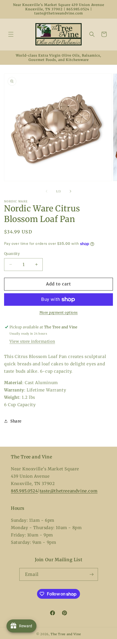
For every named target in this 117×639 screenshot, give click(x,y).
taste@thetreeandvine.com (68, 490)
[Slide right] (70, 191)
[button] (11, 34)
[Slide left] (47, 191)
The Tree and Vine (66, 634)
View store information (32, 341)
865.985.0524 (24, 490)
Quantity (12, 253)
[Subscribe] (92, 574)
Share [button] (15, 421)
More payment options (58, 312)
